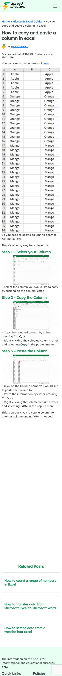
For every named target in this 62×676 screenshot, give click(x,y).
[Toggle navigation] (55, 6)
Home (6, 21)
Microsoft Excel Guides (28, 21)
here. (46, 63)
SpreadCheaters (19, 46)
